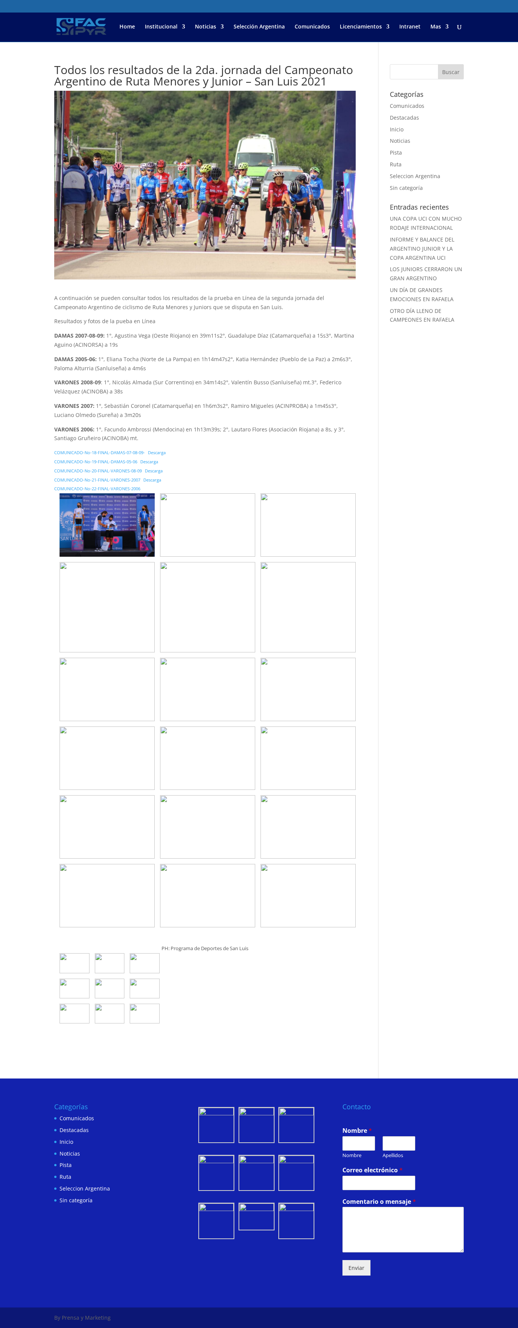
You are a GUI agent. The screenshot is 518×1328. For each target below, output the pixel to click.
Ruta (396, 164)
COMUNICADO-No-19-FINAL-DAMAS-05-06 (95, 461)
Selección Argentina (259, 27)
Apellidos (393, 1155)
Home (127, 27)
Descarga (157, 452)
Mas (435, 27)
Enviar (356, 1267)
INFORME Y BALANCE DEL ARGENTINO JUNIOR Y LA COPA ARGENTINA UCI (422, 248)
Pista (396, 152)
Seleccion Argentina (415, 176)
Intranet (410, 27)
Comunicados (312, 27)
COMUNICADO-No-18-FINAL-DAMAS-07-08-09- (99, 452)
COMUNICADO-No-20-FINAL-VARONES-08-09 (98, 471)
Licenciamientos (361, 27)
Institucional (161, 27)
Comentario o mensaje (379, 1202)
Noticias (205, 27)
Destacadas (404, 117)
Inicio (396, 129)
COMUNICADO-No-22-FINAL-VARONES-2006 (97, 488)
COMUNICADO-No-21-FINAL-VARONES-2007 (97, 480)
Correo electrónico (372, 1170)
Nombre (357, 1131)
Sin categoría (406, 187)
